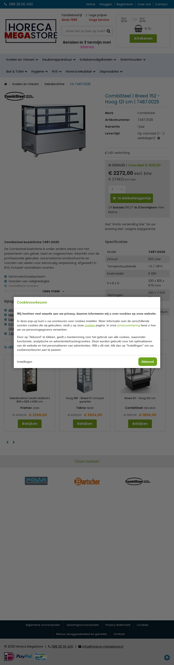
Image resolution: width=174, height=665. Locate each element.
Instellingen (24, 361)
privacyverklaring (128, 325)
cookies (90, 325)
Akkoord (148, 361)
